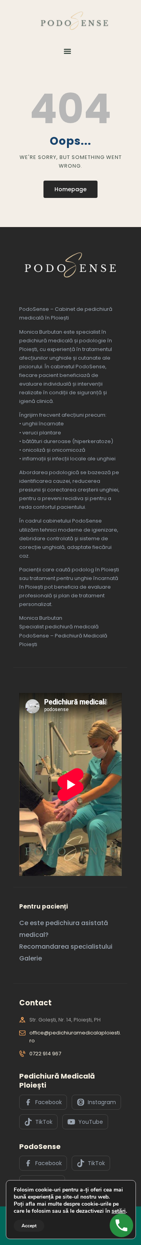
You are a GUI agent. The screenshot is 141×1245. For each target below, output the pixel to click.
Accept (29, 1226)
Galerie (30, 958)
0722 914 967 (45, 1053)
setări (119, 1211)
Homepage (70, 189)
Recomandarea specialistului (65, 946)
